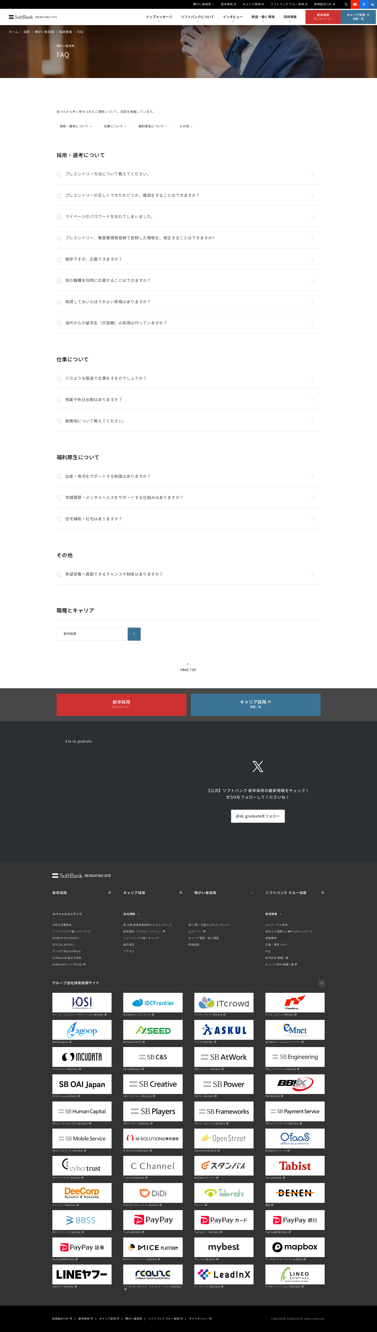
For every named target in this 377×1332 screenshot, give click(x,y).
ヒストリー (195, 931)
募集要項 (270, 938)
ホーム (13, 32)
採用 (27, 32)
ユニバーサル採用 (276, 924)
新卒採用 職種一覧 (276, 958)
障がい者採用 (202, 4)
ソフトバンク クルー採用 (287, 4)
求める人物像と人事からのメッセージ (289, 931)
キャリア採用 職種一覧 (279, 964)
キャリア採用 (252, 4)
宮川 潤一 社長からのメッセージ (208, 924)
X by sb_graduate (78, 741)
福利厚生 (128, 944)
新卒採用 (227, 4)
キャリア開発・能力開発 (203, 938)
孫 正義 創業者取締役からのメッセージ (147, 924)
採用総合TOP (323, 4)
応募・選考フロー (276, 944)
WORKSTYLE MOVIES (65, 938)
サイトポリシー (198, 1318)
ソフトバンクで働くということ (71, 931)
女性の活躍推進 (62, 924)
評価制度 (193, 944)
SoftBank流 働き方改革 (66, 958)
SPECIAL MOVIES (63, 944)
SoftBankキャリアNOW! (67, 964)
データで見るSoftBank (66, 951)
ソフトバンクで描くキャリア (141, 938)
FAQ (268, 951)
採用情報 (65, 32)
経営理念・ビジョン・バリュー (142, 931)
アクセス (128, 951)
